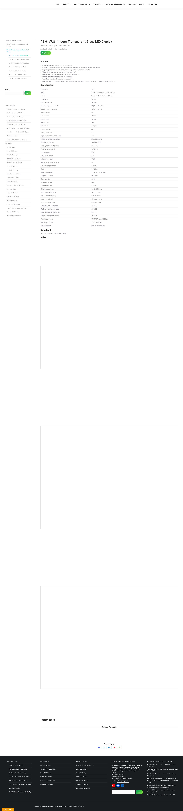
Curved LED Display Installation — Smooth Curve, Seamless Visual (161, 791)
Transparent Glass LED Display (13, 40)
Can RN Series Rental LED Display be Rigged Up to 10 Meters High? (162, 770)
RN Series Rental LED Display (15, 117)
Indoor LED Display (12, 151)
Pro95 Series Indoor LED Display (16, 109)
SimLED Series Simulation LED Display (18, 132)
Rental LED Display (12, 166)
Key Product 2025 (10, 105)
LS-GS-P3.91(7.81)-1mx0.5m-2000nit (19, 59)
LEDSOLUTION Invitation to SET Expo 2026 (159, 761)
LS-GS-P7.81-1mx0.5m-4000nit (17, 71)
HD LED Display (11, 147)
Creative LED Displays (13, 212)
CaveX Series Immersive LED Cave (16, 139)
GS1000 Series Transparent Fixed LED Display (17, 45)
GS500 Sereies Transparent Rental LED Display (18, 50)
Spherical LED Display (13, 196)
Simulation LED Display (13, 204)
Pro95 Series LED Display (16, 765)
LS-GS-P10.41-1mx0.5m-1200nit (17, 74)
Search (7, 89)
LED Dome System (12, 136)
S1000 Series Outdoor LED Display (16, 120)
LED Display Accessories (14, 215)
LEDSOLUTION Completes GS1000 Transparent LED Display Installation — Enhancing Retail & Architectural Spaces (162, 780)
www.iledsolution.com (123, 782)
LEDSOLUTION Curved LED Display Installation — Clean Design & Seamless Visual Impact (161, 786)
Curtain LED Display (12, 170)
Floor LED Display (12, 189)
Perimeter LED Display (13, 177)
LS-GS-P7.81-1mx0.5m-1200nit (17, 67)
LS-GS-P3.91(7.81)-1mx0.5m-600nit (18, 55)
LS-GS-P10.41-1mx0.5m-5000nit (17, 78)
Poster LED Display (12, 181)
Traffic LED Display (12, 193)
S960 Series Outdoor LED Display (16, 124)
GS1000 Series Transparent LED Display (18, 128)
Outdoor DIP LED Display (14, 158)
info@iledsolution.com (122, 780)
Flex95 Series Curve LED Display (16, 113)
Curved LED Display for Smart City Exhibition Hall (161, 795)
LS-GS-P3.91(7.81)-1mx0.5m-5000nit (19, 63)
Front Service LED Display (14, 174)
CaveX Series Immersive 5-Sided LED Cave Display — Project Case (162, 774)
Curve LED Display (12, 155)
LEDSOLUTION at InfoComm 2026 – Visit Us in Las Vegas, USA (161, 765)
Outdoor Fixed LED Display (14, 162)
